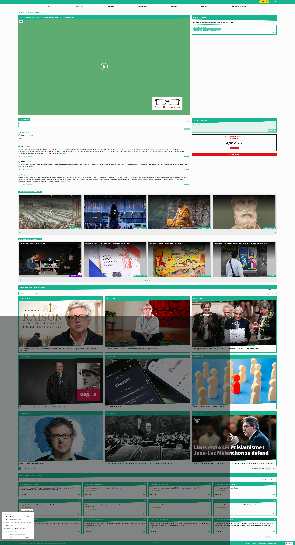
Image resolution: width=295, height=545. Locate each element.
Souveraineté (217, 30)
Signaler (186, 140)
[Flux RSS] (276, 2)
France (205, 30)
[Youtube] (274, 2)
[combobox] (269, 293)
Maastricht (210, 30)
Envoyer (272, 131)
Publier (187, 129)
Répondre (29, 140)
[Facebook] (272, 2)
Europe (200, 30)
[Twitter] (270, 2)
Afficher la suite (63, 153)
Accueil (23, 12)
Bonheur (195, 30)
